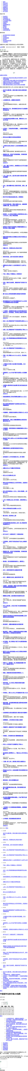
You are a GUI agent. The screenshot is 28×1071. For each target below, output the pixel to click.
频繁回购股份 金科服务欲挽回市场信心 (13, 448)
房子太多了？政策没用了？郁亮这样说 (13, 534)
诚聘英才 (5, 1044)
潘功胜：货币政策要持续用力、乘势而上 (13, 561)
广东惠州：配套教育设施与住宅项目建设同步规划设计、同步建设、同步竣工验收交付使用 (15, 311)
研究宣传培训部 (7, 40)
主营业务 (5, 1045)
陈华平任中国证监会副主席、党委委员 (13, 197)
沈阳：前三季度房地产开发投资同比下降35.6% (15, 329)
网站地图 (5, 1049)
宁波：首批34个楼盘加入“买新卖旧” (12, 274)
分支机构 (5, 42)
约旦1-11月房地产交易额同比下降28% (13, 744)
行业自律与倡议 (7, 20)
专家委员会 (6, 28)
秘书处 (5, 27)
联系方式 (5, 1047)
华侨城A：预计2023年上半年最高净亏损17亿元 (15, 692)
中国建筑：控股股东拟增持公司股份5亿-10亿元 (15, 412)
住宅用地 (4, 75)
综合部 (5, 36)
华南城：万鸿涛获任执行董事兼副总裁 (13, 735)
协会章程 (5, 22)
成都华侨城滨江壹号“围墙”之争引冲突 (13, 82)
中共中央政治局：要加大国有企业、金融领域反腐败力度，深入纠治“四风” (15, 205)
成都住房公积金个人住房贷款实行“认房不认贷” (15, 860)
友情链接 (5, 1048)
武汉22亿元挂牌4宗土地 (9, 475)
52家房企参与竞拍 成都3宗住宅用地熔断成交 (15, 80)
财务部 (5, 39)
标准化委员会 (6, 30)
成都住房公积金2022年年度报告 (11, 83)
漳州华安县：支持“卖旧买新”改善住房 (13, 256)
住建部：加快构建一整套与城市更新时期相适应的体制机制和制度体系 (15, 586)
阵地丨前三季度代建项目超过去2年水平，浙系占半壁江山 (16, 1027)
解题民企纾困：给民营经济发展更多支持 (13, 595)
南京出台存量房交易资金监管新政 (12, 137)
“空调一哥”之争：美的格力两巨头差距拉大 (14, 761)
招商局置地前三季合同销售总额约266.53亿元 (15, 396)
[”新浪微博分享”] (1, 50)
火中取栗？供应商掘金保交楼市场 (12, 818)
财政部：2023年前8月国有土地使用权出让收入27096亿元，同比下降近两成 (15, 215)
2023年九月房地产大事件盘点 (11, 981)
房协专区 (5, 3)
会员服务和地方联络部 (9, 35)
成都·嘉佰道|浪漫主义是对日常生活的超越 (14, 84)
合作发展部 (6, 38)
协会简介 (5, 16)
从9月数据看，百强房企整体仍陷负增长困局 (14, 985)
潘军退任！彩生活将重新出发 (11, 780)
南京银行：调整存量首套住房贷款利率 (13, 624)
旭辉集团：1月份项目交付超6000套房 (13, 720)
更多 (7, 828)
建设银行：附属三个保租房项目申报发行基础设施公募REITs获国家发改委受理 (15, 632)
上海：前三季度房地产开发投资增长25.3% (14, 348)
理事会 (5, 26)
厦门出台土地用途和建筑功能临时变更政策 (14, 293)
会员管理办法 (6, 19)
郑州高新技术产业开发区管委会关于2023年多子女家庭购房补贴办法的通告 (15, 301)
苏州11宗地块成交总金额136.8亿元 (12, 508)
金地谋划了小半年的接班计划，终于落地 (13, 456)
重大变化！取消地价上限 (9, 515)
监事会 (5, 23)
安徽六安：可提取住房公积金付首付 (12, 248)
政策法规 (5, 8)
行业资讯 (5, 6)
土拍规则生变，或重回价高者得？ (12, 100)
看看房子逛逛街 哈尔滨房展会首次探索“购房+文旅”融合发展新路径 (15, 946)
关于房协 (5, 11)
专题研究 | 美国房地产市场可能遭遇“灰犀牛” (15, 727)
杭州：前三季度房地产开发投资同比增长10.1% (15, 321)
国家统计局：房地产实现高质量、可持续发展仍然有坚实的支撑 (16, 1034)
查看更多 (5, 162)
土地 (1, 47)
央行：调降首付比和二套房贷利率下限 (13, 577)
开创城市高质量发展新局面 (14, 1032)
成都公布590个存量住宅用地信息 (11, 468)
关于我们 (5, 1043)
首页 (4, 1)
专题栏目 (5, 10)
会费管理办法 (6, 24)
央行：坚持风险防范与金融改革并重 (12, 570)
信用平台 (5, 4)
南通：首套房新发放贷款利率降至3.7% (13, 672)
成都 (1, 75)
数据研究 (5, 7)
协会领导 (5, 17)
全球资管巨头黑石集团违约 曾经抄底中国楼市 (15, 712)
